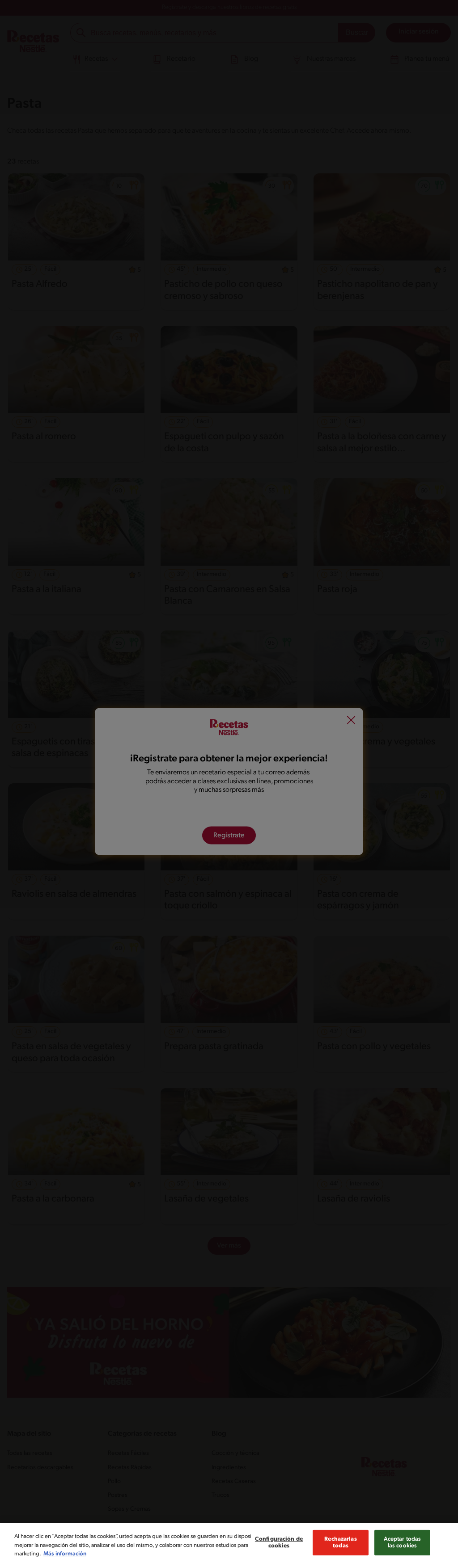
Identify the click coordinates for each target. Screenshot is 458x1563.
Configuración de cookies (279, 1542)
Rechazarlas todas (340, 1542)
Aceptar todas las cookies (402, 1542)
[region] (229, 1543)
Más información (64, 1554)
